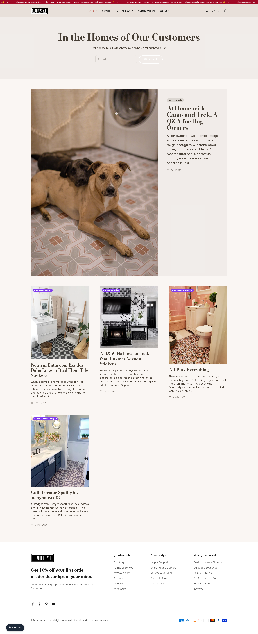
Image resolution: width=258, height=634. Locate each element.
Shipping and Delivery (163, 567)
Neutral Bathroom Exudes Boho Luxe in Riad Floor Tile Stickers (59, 370)
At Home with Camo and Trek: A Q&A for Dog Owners (192, 118)
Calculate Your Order (206, 567)
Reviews (118, 578)
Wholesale (120, 588)
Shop (91, 10)
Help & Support (159, 562)
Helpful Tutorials (203, 573)
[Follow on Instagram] (39, 604)
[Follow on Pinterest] (46, 604)
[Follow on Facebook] (33, 604)
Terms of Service (123, 567)
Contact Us (157, 583)
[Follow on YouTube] (53, 604)
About (163, 10)
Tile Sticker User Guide (207, 578)
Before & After (125, 10)
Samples (107, 10)
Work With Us (121, 583)
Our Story (119, 562)
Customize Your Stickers (208, 562)
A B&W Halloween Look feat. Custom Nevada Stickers (124, 358)
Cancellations (159, 578)
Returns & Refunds (161, 573)
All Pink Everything (189, 370)
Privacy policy (122, 573)
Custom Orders (146, 10)
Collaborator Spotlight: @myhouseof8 (54, 495)
